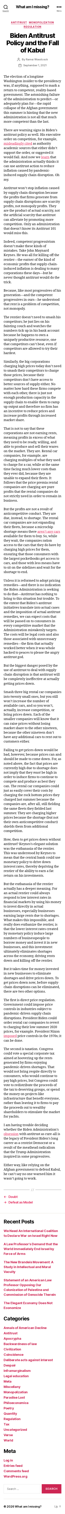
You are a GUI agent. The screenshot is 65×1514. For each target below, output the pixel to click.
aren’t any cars (48, 532)
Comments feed (16, 1471)
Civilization (12, 1349)
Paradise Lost (14, 1397)
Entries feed (13, 1466)
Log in (8, 1460)
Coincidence (13, 1354)
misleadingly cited (18, 144)
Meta (8, 1381)
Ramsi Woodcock (37, 59)
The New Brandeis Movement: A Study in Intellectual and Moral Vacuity (28, 1267)
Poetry (9, 1408)
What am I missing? (32, 7)
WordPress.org (15, 1476)
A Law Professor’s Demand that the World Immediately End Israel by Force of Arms (31, 1249)
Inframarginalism (17, 1371)
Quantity (10, 1413)
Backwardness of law (20, 1344)
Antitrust (19, 22)
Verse (8, 1435)
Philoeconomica (16, 1403)
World (8, 1440)
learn (45, 157)
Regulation (32, 26)
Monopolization (41, 22)
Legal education (16, 1376)
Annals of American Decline (25, 1328)
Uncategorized (15, 1429)
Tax (6, 1424)
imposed (10, 1036)
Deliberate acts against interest (28, 1360)
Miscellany (12, 1387)
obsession (11, 1134)
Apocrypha (12, 1338)
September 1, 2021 (35, 65)
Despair (10, 1365)
